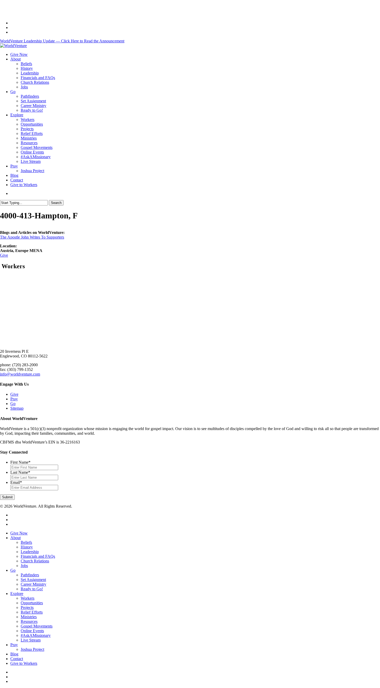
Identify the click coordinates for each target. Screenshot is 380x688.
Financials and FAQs (38, 556)
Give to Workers (23, 663)
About (15, 538)
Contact (16, 658)
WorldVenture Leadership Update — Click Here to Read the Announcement (62, 41)
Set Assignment (33, 579)
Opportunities (32, 603)
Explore (16, 593)
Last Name (20, 472)
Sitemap (17, 408)
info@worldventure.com (20, 374)
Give (4, 255)
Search (56, 203)
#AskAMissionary (36, 635)
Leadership (30, 551)
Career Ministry (33, 584)
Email (16, 482)
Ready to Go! (32, 589)
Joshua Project (32, 649)
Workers (27, 598)
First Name (20, 462)
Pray (14, 399)
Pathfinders (30, 575)
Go (13, 403)
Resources (29, 621)
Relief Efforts (32, 612)
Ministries (29, 617)
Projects (27, 607)
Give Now (19, 533)
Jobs (24, 565)
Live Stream (31, 640)
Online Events (32, 631)
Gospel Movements (36, 626)
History (27, 547)
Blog (14, 654)
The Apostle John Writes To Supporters (32, 237)
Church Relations (35, 561)
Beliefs (26, 542)
